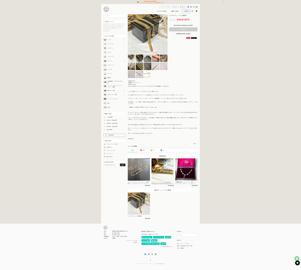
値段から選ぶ (175, 11)
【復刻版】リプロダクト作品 (114, 82)
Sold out (183, 29)
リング (109, 39)
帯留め (109, 77)
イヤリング (110, 56)
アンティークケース (112, 99)
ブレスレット (111, 65)
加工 (108, 103)
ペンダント (110, 48)
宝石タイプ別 (111, 90)
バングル (109, 69)
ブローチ (109, 61)
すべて (132, 150)
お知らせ (175, 7)
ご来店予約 (186, 11)
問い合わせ (182, 7)
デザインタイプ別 (112, 94)
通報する (195, 143)
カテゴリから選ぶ (161, 11)
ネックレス (110, 44)
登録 (123, 165)
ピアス (109, 52)
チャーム (109, 73)
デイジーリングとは (165, 7)
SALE (108, 107)
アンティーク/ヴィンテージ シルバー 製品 (114, 86)
